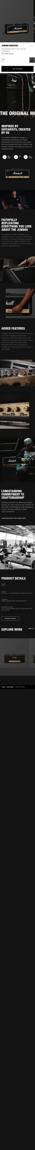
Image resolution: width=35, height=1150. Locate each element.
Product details (8, 53)
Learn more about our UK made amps (13, 518)
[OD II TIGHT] (26, 157)
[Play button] (17, 199)
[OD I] (16, 157)
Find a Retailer (17, 68)
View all (31, 628)
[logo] (7, 7)
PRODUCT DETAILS (10, 618)
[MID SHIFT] (5, 157)
